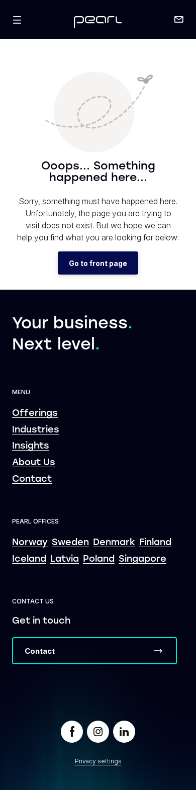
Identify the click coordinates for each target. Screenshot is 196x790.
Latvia (64, 559)
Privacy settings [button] (98, 761)
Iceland (29, 559)
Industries (35, 430)
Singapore (142, 559)
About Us (33, 463)
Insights (30, 446)
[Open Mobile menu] (17, 20)
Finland (155, 543)
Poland (99, 559)
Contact (32, 479)
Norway (30, 543)
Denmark (114, 543)
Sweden (70, 543)
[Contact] (179, 20)
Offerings (35, 413)
